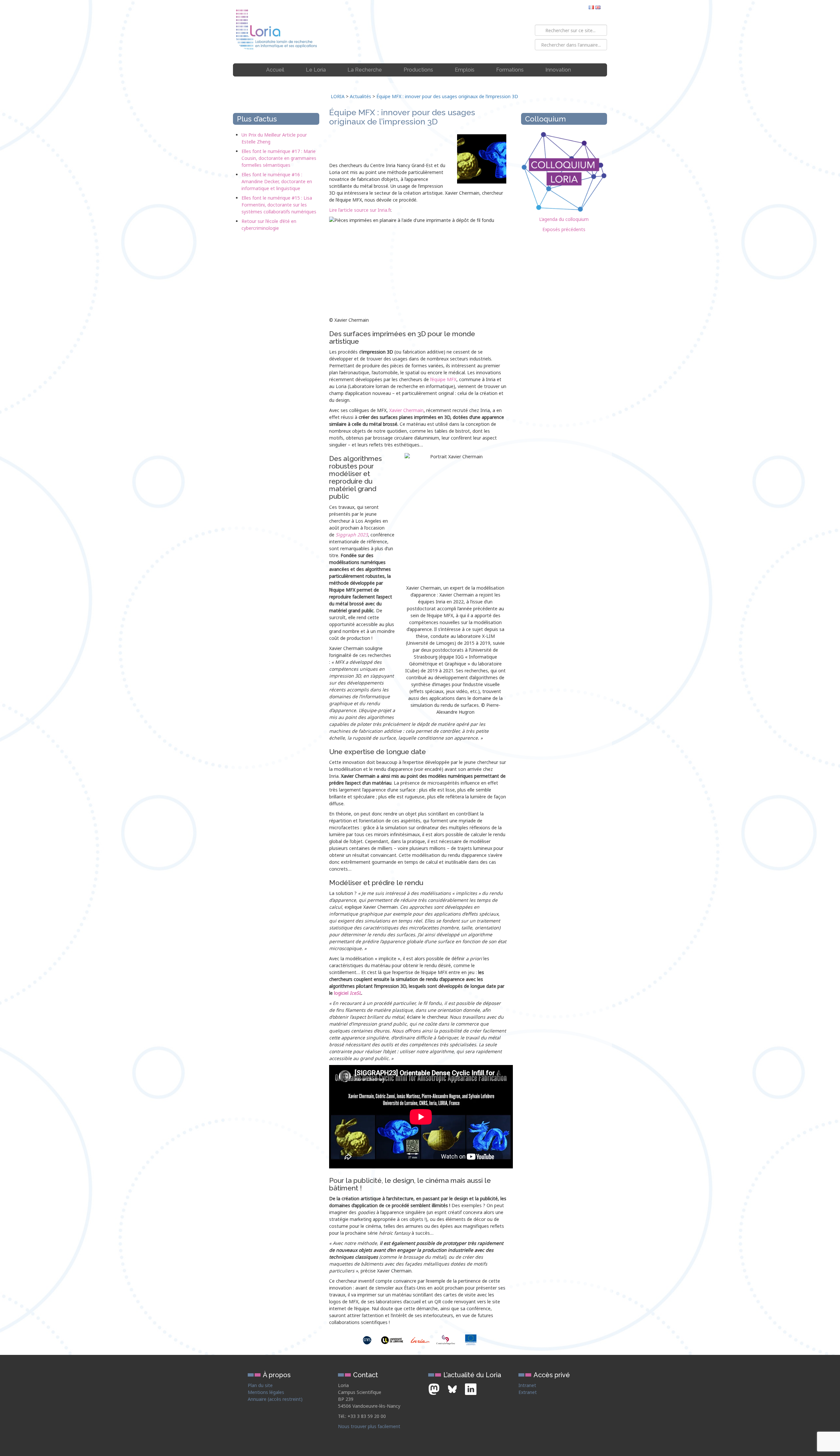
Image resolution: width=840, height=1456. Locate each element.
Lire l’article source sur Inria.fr (360, 210)
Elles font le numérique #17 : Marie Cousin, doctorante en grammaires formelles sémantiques (279, 158)
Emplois (464, 70)
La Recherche (364, 70)
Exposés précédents (563, 229)
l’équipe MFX (443, 379)
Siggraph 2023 (352, 535)
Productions (418, 70)
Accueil (275, 70)
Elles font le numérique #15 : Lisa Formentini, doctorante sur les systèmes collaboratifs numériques (279, 205)
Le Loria (316, 70)
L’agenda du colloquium (564, 219)
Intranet (527, 1385)
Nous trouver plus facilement (369, 1426)
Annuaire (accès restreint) (275, 1399)
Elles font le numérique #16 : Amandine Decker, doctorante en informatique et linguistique (277, 181)
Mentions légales (266, 1392)
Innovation (558, 70)
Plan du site (260, 1385)
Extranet (527, 1392)
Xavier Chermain (406, 410)
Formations (510, 70)
